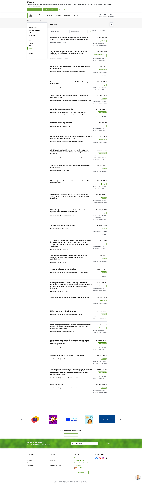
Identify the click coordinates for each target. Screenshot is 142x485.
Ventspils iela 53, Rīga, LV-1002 (83, 462)
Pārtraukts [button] (103, 300)
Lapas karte (52, 463)
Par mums (29, 463)
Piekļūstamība (30, 465)
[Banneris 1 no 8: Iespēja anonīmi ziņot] (71, 419)
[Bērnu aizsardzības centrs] (35, 15)
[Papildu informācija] (81, 467)
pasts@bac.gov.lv (80, 460)
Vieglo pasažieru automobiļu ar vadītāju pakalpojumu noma (69, 297)
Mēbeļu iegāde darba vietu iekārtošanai (63, 311)
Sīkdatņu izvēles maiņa (55, 465)
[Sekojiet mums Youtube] (100, 458)
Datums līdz (102, 30)
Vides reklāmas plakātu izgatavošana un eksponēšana (67, 355)
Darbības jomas (33, 27)
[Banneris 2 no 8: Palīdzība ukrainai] (89, 419)
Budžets (31, 43)
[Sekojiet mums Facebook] (96, 458)
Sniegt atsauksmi (71, 435)
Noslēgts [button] (104, 85)
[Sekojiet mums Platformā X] (106, 458)
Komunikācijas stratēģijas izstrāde (61, 123)
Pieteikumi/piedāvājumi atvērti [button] (99, 55)
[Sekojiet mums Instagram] (103, 458)
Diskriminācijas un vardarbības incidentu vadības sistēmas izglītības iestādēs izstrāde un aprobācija (69, 211)
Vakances (31, 51)
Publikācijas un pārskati (34, 30)
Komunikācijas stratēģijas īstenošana (62, 109)
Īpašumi (31, 45)
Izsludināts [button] (103, 40)
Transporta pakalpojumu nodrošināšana (63, 269)
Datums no (94, 30)
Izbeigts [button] (104, 184)
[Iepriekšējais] (21, 419)
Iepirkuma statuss (75, 31)
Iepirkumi (31, 48)
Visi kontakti (81, 472)
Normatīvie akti (32, 35)
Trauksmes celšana (33, 38)
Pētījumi (31, 33)
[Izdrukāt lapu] (111, 24)
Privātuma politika (54, 458)
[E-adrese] (77, 468)
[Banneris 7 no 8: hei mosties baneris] (35, 419)
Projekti (31, 53)
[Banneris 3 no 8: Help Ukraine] (107, 419)
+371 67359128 (79, 458)
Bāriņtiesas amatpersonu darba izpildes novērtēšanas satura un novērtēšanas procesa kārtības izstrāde (71, 137)
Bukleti (30, 56)
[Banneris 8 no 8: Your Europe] (53, 419)
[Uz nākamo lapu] (56, 405)
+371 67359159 (79, 465)
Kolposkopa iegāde (56, 384)
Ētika (30, 40)
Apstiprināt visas (50, 10)
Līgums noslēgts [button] (102, 69)
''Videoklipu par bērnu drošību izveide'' (63, 225)
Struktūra (31, 25)
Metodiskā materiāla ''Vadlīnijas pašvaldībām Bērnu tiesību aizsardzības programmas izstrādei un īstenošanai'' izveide (69, 38)
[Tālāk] (120, 419)
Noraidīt (35, 10)
